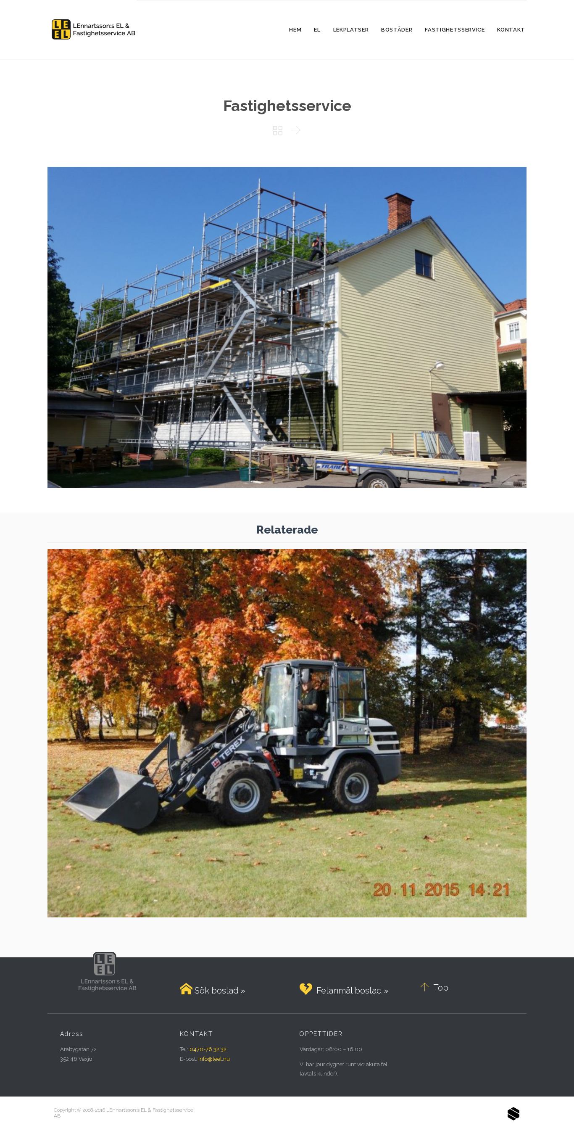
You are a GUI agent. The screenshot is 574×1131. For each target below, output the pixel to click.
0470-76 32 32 (208, 1049)
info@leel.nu (214, 1059)
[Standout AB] (513, 1113)
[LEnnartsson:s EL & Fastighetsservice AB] (92, 29)
